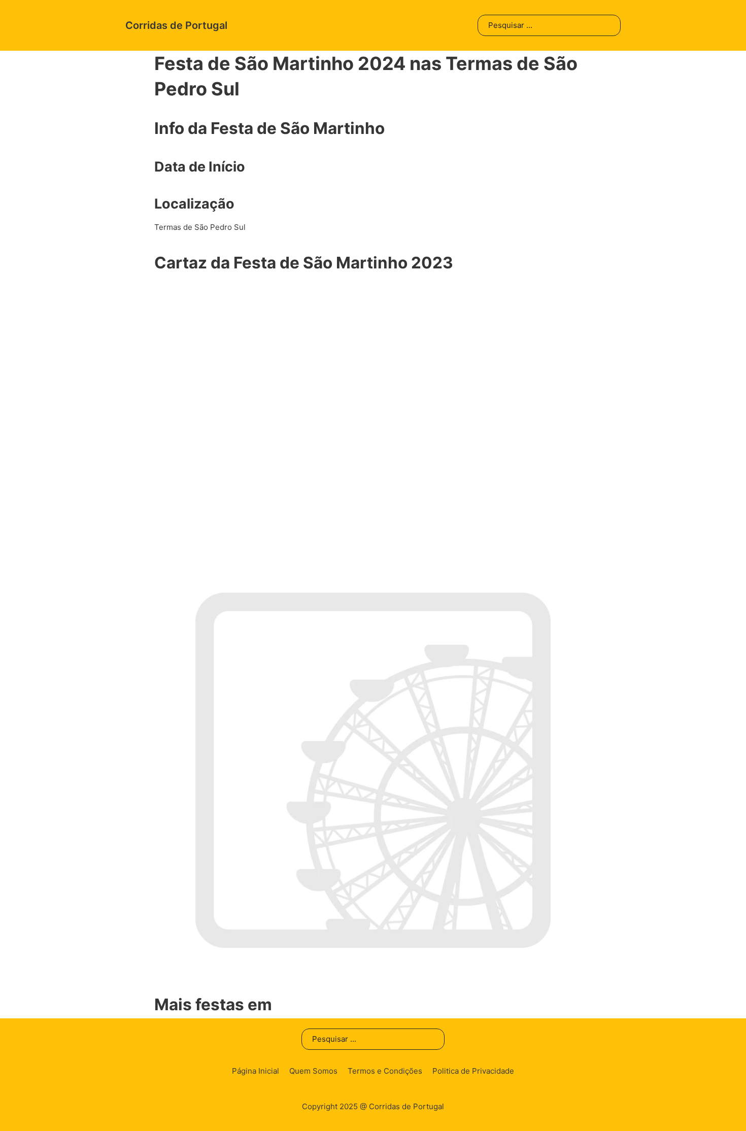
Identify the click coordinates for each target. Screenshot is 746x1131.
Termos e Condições (385, 1071)
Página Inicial (255, 1071)
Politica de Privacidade (473, 1071)
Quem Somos (313, 1071)
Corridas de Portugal (176, 25)
